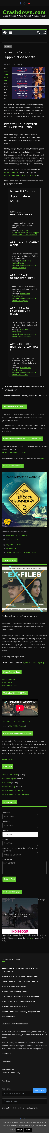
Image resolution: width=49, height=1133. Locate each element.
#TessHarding (25, 329)
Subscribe (39, 1090)
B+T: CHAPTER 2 (23, 721)
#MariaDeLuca (25, 261)
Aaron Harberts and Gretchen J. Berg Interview (21, 1011)
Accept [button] (19, 1130)
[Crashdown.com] (5, 32)
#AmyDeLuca (17, 370)
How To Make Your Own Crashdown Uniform (20, 981)
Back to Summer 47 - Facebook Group (21, 552)
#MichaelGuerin (18, 263)
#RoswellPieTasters (20, 374)
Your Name (6, 813)
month (34, 1108)
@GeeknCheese (12, 539)
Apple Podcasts (29, 662)
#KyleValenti (16, 332)
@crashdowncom (11, 172)
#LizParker (24, 230)
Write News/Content (10, 685)
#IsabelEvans (25, 294)
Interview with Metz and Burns (14, 1006)
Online (8, 1070)
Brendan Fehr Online (10, 775)
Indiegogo (29, 938)
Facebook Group (12, 548)
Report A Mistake (8, 679)
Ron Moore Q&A (8, 1016)
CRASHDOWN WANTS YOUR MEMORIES (20, 175)
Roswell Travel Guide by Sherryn (15, 991)
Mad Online (6, 782)
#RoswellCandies (19, 268)
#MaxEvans (16, 232)
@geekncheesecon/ (13, 544)
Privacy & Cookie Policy (11, 1073)
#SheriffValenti (25, 368)
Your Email (6, 822)
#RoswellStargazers (20, 301)
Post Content (7, 860)
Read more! (6, 1053)
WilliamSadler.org (8, 786)
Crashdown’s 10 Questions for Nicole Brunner (20, 996)
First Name (6, 1089)
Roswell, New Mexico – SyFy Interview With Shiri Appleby (24, 388)
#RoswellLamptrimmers (22, 336)
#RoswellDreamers (29, 235)
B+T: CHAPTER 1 (8, 721)
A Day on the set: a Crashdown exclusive (18, 1001)
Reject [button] (28, 1130)
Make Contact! (7, 682)
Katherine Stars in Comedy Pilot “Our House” (24, 395)
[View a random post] (44, 32)
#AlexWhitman (17, 296)
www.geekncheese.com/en (16, 535)
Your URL (5, 830)
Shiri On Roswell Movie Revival (14, 986)
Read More (37, 1129)
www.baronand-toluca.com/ (12, 790)
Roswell (8, 46)
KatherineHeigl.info (9, 778)
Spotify (41, 662)
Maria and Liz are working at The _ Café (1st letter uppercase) (19, 849)
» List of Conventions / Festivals (14, 452)
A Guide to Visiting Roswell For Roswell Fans (20, 976)
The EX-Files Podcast (17, 726)
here (42, 458)
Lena (20, 64)
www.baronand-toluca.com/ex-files (15, 794)
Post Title (5, 839)
